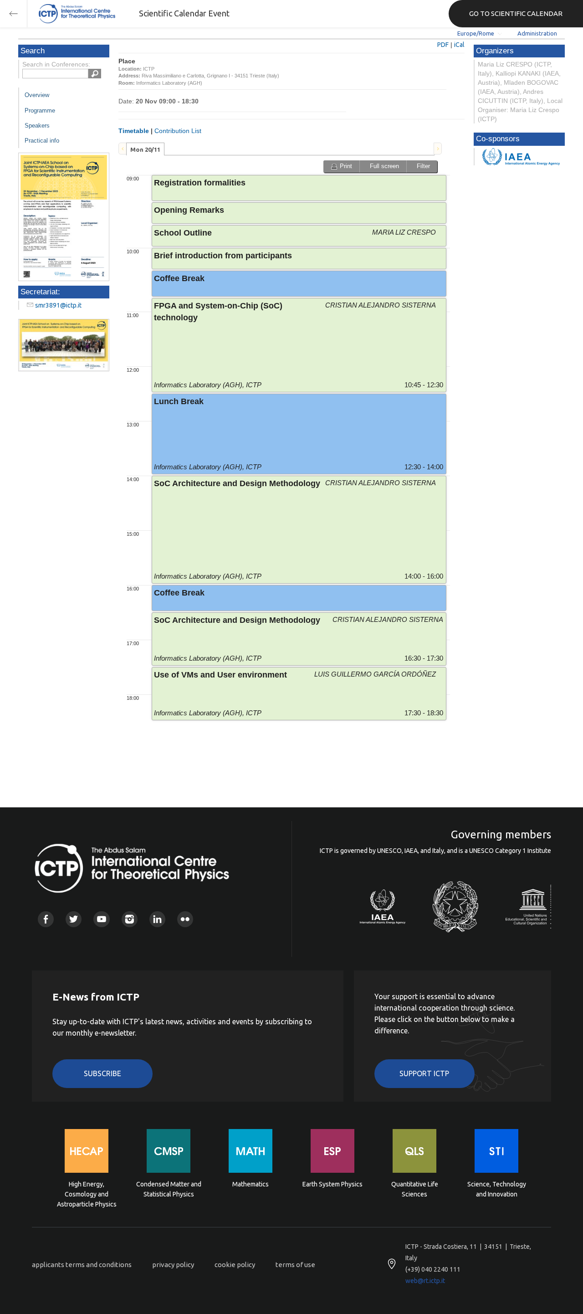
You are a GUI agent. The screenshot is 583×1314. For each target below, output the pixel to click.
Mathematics (250, 1184)
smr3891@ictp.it (58, 305)
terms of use (295, 1264)
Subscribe (102, 1073)
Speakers (37, 125)
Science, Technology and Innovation (496, 1189)
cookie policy (235, 1264)
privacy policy (173, 1264)
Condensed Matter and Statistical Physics (168, 1189)
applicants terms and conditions (82, 1264)
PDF (443, 44)
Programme (40, 110)
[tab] (145, 149)
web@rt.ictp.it (425, 1280)
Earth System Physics (332, 1184)
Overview (37, 95)
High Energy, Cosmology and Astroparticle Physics (87, 1193)
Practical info (42, 140)
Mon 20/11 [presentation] (145, 149)
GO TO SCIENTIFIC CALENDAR (516, 13)
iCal (459, 44)
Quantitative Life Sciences (414, 1189)
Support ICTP (424, 1073)
